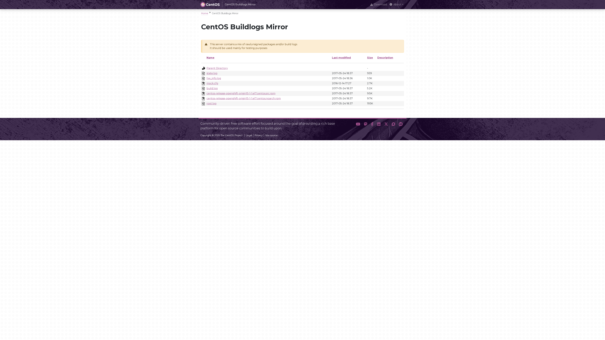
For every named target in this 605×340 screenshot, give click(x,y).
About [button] (397, 4)
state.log (212, 73)
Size (370, 57)
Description (385, 57)
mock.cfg (212, 83)
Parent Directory (217, 68)
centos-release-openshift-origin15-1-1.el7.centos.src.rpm (241, 93)
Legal (249, 135)
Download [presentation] (380, 4)
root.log (211, 103)
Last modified (341, 57)
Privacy (259, 135)
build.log (212, 88)
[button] (358, 124)
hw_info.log (214, 78)
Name (210, 57)
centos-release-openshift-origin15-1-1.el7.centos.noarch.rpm (244, 98)
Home (204, 13)
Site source (271, 135)
